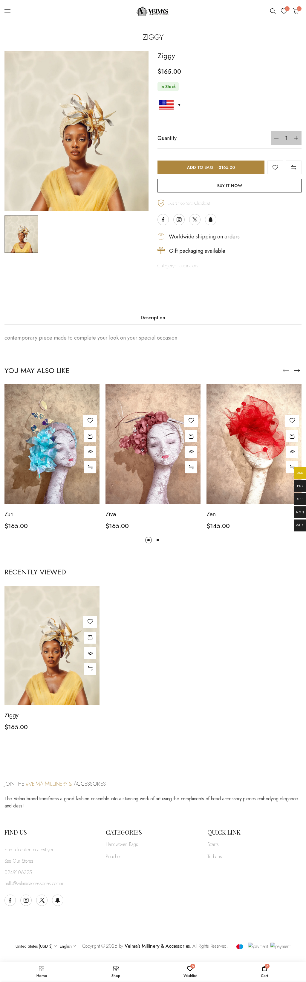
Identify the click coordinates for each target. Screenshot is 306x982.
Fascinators (188, 265)
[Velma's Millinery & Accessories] (152, 11)
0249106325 (18, 872)
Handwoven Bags (122, 844)
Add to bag (211, 167)
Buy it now (229, 186)
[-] (276, 138)
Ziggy (11, 715)
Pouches (114, 856)
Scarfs (213, 844)
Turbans (214, 856)
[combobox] (36, 946)
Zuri (9, 514)
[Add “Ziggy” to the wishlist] (275, 167)
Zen (211, 514)
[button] (297, 370)
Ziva (110, 514)
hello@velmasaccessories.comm (33, 883)
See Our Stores (18, 861)
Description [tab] (153, 317)
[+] (296, 138)
